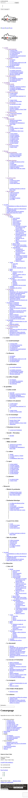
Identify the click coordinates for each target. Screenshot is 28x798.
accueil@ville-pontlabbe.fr (7, 762)
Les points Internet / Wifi (12, 724)
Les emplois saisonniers (12, 738)
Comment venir (10, 720)
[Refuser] (8, 789)
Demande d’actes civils (12, 742)
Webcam (6, 748)
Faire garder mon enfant (12, 730)
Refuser (20, 787)
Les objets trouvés (11, 723)
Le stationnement (11, 722)
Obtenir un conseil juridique (13, 728)
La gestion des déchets (12, 726)
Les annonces (10, 735)
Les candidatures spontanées (13, 736)
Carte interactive (7, 747)
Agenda (5, 732)
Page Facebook (4, 770)
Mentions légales (17, 781)
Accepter (16, 787)
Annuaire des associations (10, 746)
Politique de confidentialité (7, 782)
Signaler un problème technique (14, 727)
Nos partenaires (10, 739)
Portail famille (7, 731)
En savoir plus (4, 789)
